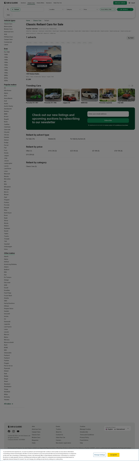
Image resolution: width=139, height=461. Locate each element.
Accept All (113, 455)
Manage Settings (99, 455)
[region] (69, 455)
